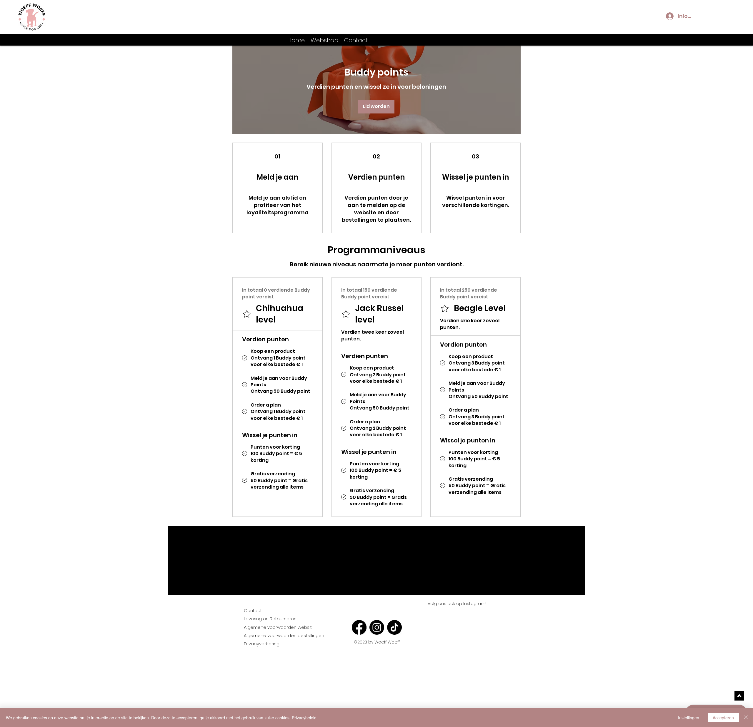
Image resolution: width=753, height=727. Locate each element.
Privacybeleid (304, 718)
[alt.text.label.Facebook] (718, 40)
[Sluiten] (745, 717)
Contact (253, 610)
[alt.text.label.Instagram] (726, 40)
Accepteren (723, 718)
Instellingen (688, 718)
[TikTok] (394, 627)
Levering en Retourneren (270, 619)
